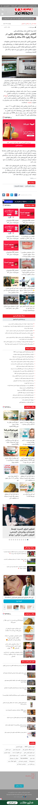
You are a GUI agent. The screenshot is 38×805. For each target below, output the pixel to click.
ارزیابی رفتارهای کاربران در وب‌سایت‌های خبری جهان (23, 395)
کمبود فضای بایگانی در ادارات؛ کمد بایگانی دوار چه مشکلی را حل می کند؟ (14, 703)
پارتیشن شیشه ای (23, 761)
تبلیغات (32, 778)
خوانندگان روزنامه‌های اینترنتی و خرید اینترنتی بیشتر (23, 397)
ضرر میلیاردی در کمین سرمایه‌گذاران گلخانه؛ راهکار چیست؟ (14, 695)
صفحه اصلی (33, 23)
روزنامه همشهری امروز (32, 6)
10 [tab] (9, 539)
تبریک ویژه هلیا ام (29, 19)
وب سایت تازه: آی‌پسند (29, 383)
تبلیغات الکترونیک (19, 186)
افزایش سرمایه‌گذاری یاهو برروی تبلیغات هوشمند (23, 354)
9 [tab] (11, 539)
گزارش (23, 23)
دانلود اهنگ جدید (12, 761)
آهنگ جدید (23, 755)
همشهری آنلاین (23, 12)
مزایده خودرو (7, 753)
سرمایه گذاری (19, 146)
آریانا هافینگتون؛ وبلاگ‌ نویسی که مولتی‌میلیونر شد (23, 371)
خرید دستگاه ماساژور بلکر (28, 750)
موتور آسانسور (19, 747)
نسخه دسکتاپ (19, 786)
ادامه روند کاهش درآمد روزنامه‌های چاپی (25, 31)
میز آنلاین (28, 23)
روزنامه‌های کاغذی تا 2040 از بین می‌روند (25, 390)
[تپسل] (3, 117)
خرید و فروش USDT (29, 747)
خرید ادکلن (8, 750)
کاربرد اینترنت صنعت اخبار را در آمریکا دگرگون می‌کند (23, 376)
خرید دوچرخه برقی (14, 755)
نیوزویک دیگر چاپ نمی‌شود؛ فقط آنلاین (26, 392)
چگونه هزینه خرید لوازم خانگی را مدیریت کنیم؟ (16, 717)
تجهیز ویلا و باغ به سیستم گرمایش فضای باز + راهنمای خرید (15, 688)
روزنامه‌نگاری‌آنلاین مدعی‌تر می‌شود (27, 388)
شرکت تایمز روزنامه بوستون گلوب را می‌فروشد (24, 378)
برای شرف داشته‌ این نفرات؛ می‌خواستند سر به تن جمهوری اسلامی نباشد (18, 341)
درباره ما (32, 774)
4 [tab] (21, 539)
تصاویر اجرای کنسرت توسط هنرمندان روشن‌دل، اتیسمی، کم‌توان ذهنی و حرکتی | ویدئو (21, 532)
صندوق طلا (31, 761)
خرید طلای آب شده (17, 753)
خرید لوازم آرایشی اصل (29, 753)
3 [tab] (23, 539)
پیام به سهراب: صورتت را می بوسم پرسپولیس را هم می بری (21, 324)
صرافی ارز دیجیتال (14, 758)
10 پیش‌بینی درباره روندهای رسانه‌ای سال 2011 (24, 373)
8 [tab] (13, 539)
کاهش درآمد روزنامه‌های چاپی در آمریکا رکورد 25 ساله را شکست (21, 35)
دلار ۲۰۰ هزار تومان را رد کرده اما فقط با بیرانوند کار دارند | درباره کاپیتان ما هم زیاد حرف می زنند (15, 552)
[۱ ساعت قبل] (19, 515)
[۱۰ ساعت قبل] (31, 554)
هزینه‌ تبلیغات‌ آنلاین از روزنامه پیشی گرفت (25, 366)
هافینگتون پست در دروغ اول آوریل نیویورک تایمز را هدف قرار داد (21, 385)
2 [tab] (25, 539)
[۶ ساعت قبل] (31, 569)
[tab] (19, 316)
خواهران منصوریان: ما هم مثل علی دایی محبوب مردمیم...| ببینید (19, 330)
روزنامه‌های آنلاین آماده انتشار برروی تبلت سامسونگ (23, 357)
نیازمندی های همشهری (22, 6)
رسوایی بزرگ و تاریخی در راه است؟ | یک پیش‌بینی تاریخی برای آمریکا (19, 344)
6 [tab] (17, 539)
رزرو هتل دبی (31, 764)
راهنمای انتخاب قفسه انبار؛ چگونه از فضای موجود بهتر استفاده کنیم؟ (15, 681)
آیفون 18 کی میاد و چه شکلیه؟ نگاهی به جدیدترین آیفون (14, 665)
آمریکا (6, 96)
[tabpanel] (19, 521)
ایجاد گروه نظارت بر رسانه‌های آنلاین (26, 402)
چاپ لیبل (32, 758)
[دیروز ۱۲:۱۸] (31, 682)
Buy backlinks (24, 758)
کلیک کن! (19, 601)
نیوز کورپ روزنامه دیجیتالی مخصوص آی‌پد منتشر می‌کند (22, 361)
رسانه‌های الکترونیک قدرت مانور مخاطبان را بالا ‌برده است (22, 364)
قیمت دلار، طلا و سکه (30, 776)
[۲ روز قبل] (31, 690)
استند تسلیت (31, 755)
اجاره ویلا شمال (16, 750)
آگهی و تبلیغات (14, 6)
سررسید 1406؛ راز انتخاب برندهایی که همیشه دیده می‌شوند (16, 710)
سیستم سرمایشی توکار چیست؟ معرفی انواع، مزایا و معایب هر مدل (15, 725)
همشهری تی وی (7, 6)
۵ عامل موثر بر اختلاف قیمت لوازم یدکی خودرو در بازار (15, 732)
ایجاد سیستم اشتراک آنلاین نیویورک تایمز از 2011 (24, 352)
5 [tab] (19, 539)
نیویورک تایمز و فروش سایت (28, 400)
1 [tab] (27, 539)
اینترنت (29, 102)
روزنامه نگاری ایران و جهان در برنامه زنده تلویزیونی (23, 381)
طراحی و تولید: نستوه (18, 797)
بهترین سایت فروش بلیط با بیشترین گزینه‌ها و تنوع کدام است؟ (14, 673)
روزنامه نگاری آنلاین (29, 186)
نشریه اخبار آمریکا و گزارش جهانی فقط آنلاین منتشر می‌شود (21, 359)
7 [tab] (15, 539)
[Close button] (37, 799)
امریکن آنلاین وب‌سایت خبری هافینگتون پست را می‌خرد (22, 369)
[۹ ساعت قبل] (31, 561)
